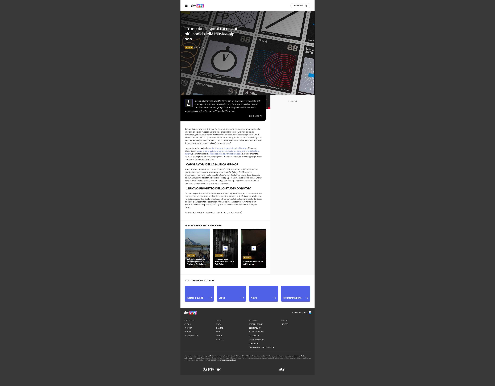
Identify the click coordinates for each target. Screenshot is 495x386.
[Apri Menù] (188, 5)
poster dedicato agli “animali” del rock (224, 154)
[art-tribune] (212, 369)
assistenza (188, 358)
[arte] (198, 5)
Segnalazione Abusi (228, 360)
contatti (197, 358)
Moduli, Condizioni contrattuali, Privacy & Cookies (230, 356)
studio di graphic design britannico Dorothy (228, 148)
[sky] (282, 369)
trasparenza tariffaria (296, 356)
